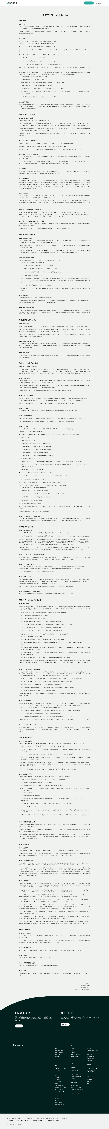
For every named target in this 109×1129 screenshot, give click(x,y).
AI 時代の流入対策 (75, 1070)
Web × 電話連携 (58, 1091)
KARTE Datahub (59, 1058)
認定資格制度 (89, 1054)
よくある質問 (89, 1060)
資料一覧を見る (65, 1024)
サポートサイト (90, 1056)
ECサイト (73, 1052)
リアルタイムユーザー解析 (60, 1068)
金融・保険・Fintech (75, 1054)
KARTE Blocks (58, 1054)
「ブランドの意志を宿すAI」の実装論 (77, 1077)
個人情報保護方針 (50, 1120)
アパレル (73, 1048)
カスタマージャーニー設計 (60, 1087)
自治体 (72, 1063)
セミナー (38, 3)
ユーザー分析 (58, 1073)
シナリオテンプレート (59, 1081)
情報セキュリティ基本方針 (39, 1118)
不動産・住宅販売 (74, 1056)
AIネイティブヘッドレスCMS (77, 1093)
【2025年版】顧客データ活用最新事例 (77, 1090)
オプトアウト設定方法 (27, 1118)
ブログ (88, 1048)
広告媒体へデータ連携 (59, 1104)
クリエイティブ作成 (59, 1079)
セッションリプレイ (59, 1077)
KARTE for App (59, 1050)
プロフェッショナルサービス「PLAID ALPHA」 (92, 1071)
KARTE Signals (58, 1056)
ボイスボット (58, 1094)
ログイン (81, 2)
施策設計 (57, 1083)
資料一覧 (46, 3)
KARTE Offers (58, 1061)
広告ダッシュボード (59, 1102)
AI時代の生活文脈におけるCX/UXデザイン (76, 1073)
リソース (54, 3)
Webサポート (58, 1089)
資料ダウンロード (88, 3)
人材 (72, 1058)
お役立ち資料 (74, 1082)
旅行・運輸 (73, 1061)
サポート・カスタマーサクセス (92, 1051)
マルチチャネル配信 (59, 1085)
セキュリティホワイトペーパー (63, 1118)
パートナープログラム (91, 1068)
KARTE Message (59, 1052)
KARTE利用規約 (10, 1118)
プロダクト (24, 3)
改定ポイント (77, 989)
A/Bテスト (57, 1098)
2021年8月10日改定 (85, 987)
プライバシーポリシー (50, 1118)
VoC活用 (57, 1096)
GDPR (88, 1083)
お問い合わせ (98, 3)
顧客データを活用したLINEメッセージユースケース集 (77, 1086)
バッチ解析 (57, 1070)
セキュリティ (89, 1079)
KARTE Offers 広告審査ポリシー (38, 1120)
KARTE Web (58, 1048)
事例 (31, 3)
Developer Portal (90, 1058)
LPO (56, 1100)
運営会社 (57, 1120)
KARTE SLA (89, 1081)
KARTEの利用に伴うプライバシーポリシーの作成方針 (18, 1120)
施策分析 (57, 1075)
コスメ (72, 1050)
